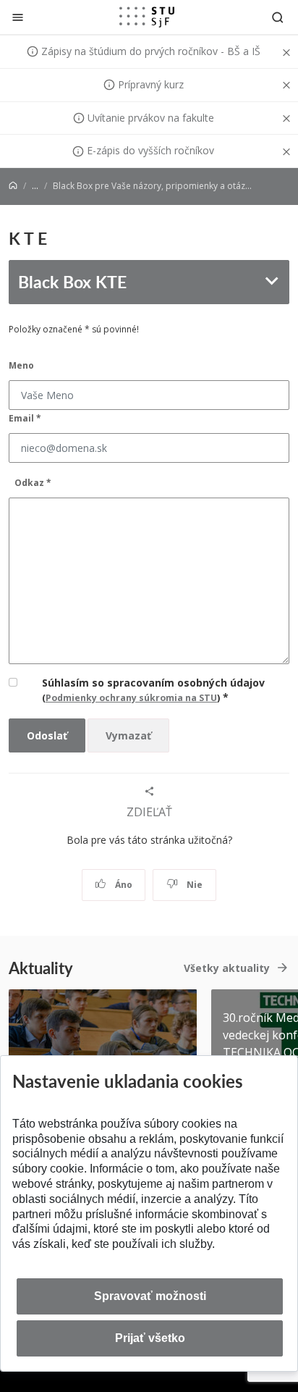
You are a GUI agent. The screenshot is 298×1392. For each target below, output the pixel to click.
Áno (122, 885)
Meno (21, 365)
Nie (193, 885)
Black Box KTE (72, 281)
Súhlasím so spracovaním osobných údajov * (153, 690)
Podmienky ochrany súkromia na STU (131, 698)
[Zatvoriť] (17, 17)
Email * (25, 418)
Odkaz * (32, 483)
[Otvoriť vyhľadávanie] (277, 17)
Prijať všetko (150, 1338)
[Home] (13, 186)
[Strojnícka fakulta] (146, 17)
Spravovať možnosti (150, 1296)
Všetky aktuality (227, 968)
